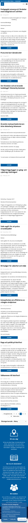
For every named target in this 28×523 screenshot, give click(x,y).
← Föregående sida (7, 414)
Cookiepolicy (5, 516)
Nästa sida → (16, 416)
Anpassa (5, 519)
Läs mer (9, 48)
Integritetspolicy (12, 516)
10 (11, 416)
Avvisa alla (13, 519)
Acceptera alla (22, 519)
